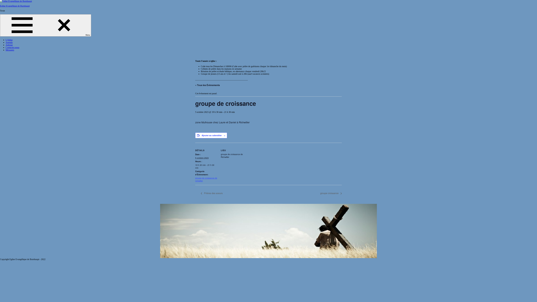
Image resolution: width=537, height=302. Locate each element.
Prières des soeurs (213, 193)
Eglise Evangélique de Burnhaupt (15, 6)
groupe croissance (329, 193)
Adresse (9, 45)
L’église (9, 40)
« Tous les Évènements (207, 85)
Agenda (9, 42)
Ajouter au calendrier (212, 135)
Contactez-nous (12, 47)
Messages (10, 50)
